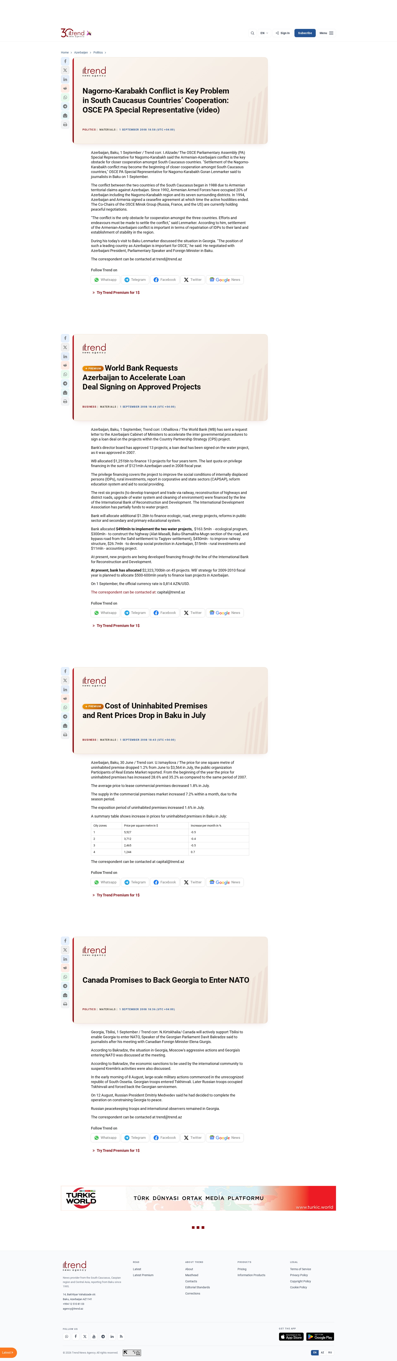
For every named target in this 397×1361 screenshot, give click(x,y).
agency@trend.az (73, 1308)
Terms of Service (300, 1269)
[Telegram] (103, 1336)
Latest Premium (143, 1275)
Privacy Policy (299, 1275)
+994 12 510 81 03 (73, 1303)
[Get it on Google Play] (320, 1337)
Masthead (191, 1275)
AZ (322, 1352)
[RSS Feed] (121, 1336)
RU (330, 1352)
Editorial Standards (197, 1287)
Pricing (242, 1269)
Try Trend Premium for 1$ (118, 292)
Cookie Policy (298, 1287)
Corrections (192, 1293)
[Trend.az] (76, 33)
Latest (137, 1269)
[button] (65, 61)
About (189, 1269)
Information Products (251, 1275)
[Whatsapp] (66, 1336)
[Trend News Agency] (74, 1266)
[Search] (252, 33)
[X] (84, 1336)
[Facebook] (75, 1336)
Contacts (191, 1281)
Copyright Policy (300, 1281)
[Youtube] (94, 1336)
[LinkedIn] (112, 1336)
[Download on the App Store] (291, 1337)
